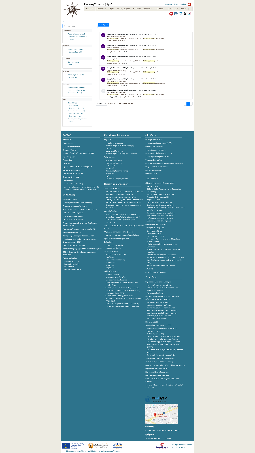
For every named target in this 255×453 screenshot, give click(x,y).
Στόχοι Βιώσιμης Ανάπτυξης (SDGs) (159, 362)
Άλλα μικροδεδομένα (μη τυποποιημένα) (120, 220)
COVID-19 (149, 269)
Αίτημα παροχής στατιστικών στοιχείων (121, 197)
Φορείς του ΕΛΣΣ (153, 200)
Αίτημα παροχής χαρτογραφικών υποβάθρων (122, 235)
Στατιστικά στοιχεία (112, 188)
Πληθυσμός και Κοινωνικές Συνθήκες (77, 203)
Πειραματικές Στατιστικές (73, 219)
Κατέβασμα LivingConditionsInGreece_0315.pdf (142, 79)
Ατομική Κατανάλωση (114, 160)
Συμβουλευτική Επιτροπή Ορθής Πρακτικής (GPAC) (165, 207)
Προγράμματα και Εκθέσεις (73, 173)
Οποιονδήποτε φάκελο (76, 75)
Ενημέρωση (110, 268)
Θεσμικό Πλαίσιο (69, 150)
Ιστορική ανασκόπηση (71, 146)
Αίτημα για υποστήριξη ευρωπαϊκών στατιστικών (124, 200)
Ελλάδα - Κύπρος (153, 241)
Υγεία (107, 176)
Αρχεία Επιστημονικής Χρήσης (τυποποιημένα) (123, 217)
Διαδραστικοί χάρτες (72, 261)
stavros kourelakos (75, 93)
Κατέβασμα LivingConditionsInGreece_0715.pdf (142, 56)
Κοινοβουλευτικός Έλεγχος (156, 272)
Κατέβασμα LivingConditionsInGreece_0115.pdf (142, 68)
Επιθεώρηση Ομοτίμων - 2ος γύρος (160, 215)
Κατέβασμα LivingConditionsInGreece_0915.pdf (142, 34)
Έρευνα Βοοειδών (112, 274)
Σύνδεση (176, 4)
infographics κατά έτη (72, 269)
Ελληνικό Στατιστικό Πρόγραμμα (159, 221)
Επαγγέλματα (110, 165)
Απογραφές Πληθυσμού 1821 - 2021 (159, 153)
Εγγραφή (168, 4)
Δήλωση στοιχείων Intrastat (116, 280)
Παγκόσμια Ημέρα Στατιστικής (157, 372)
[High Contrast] (189, 4)
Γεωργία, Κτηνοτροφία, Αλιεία (74, 206)
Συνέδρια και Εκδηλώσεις (155, 228)
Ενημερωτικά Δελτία (113, 248)
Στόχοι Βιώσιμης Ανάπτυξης (156, 150)
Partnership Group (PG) (155, 334)
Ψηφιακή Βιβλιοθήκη (153, 160)
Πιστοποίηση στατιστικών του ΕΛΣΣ (161, 213)
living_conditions (75, 52)
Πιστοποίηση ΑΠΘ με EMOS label (159, 316)
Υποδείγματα (110, 222)
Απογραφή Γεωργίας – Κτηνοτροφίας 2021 (80, 229)
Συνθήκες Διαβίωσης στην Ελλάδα (158, 143)
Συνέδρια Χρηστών (154, 233)
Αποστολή (67, 140)
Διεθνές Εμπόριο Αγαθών (73, 216)
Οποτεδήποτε (72, 103)
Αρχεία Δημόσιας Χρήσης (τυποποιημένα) (121, 214)
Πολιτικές (67, 163)
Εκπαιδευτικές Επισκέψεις (115, 260)
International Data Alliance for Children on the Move (165, 365)
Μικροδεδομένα (110, 211)
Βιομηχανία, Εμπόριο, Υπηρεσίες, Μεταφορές (80, 209)
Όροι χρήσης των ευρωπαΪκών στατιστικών (163, 288)
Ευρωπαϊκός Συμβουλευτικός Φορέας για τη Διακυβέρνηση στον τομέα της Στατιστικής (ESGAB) (163, 344)
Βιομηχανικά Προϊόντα (114, 163)
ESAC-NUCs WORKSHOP (155, 236)
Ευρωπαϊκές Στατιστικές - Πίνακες (159, 285)
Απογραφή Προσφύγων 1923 (157, 157)
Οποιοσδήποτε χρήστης (76, 87)
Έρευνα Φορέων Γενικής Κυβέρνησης (119, 296)
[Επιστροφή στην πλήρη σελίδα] (63, 21)
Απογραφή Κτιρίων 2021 (72, 232)
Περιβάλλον (110, 173)
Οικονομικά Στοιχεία (71, 177)
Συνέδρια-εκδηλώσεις (155, 293)
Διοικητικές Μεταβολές (114, 151)
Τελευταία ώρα (74, 105)
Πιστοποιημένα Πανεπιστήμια (158, 302)
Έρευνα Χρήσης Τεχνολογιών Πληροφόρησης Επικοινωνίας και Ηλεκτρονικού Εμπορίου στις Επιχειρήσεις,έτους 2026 (123, 290)
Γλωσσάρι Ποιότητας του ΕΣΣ (117, 179)
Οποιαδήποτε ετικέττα (75, 49)
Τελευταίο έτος (74, 116)
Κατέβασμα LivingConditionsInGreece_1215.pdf (142, 90)
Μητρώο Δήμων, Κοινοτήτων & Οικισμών (121, 153)
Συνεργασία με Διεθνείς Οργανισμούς (159, 358)
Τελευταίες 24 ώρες (76, 108)
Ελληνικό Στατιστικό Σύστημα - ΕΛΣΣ (159, 183)
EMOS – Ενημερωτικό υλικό (157, 318)
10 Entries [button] (101, 103)
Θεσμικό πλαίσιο (153, 186)
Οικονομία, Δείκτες (70, 199)
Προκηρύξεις (68, 180)
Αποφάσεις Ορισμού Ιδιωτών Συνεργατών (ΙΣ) (81, 187)
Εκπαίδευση (110, 257)
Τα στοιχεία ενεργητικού (76, 34)
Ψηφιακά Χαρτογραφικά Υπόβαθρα (118, 232)
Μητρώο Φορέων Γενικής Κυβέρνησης (120, 146)
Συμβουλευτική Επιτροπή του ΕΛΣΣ (160, 205)
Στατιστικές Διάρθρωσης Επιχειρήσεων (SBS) (122, 306)
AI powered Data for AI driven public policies (163, 239)
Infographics (69, 267)
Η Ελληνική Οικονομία (153, 140)
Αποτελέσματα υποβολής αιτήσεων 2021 (162, 313)
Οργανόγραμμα (69, 157)
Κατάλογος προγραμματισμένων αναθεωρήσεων (82, 249)
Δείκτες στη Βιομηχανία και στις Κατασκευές (122, 304)
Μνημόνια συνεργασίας (155, 210)
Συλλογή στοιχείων (111, 271)
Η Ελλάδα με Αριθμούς (154, 146)
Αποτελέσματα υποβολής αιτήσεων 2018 (162, 310)
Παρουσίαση (68, 143)
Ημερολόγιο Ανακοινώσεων (74, 245)
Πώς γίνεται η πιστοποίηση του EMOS (161, 308)
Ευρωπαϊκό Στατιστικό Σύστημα (158, 282)
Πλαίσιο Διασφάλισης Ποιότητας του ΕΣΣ (162, 194)
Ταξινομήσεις (109, 157)
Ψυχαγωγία (110, 265)
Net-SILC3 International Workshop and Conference (165, 257)
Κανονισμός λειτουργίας (115, 245)
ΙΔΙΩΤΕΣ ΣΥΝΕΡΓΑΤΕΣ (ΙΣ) (73, 184)
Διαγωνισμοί (110, 262)
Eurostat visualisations (72, 264)
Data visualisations (70, 258)
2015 (70, 65)
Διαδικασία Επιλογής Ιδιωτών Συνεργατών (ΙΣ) (81, 189)
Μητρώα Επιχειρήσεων (114, 143)
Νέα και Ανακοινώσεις (154, 170)
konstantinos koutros (76, 90)
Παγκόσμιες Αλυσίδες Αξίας (116, 277)
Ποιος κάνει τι (68, 160)
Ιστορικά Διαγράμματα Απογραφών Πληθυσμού (164, 163)
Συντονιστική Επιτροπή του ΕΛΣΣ (159, 202)
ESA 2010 (109, 148)
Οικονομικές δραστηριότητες (117, 171)
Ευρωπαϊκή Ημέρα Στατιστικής (157, 368)
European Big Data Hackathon (157, 375)
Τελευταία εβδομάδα (76, 111)
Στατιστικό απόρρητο (71, 170)
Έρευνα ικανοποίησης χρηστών (116, 238)
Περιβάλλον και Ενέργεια (73, 213)
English (183, 4)
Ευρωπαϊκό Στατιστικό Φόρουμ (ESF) (161, 355)
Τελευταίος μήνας (75, 113)
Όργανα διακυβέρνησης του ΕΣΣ (158, 325)
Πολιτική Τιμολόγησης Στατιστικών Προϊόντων (123, 202)
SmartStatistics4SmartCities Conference (162, 255)
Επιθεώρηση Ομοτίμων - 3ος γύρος (160, 218)
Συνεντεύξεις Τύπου (154, 231)
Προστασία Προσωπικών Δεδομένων (77, 167)
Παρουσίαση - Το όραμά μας (116, 254)
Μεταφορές (110, 168)
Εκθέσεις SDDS (151, 173)
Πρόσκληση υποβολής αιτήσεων (159, 305)
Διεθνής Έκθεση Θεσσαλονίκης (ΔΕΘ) (161, 265)
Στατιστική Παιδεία (111, 251)
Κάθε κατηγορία (73, 62)
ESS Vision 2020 (151, 322)
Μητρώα (107, 140)
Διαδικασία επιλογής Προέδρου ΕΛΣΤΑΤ (78, 153)
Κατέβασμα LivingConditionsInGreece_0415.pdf (142, 45)
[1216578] (72, 77)
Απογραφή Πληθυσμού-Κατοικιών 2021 (78, 236)
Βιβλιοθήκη (108, 242)
